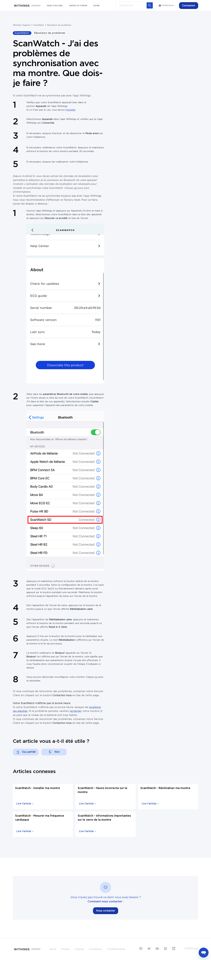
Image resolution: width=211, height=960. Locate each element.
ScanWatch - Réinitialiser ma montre (165, 788)
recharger (76, 711)
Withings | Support (21, 25)
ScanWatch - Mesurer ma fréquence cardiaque (39, 817)
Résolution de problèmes (59, 25)
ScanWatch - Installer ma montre (37, 788)
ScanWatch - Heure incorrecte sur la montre (102, 790)
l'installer (70, 110)
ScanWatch (38, 25)
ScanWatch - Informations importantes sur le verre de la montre (104, 817)
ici (96, 677)
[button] (188, 5)
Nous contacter (105, 910)
